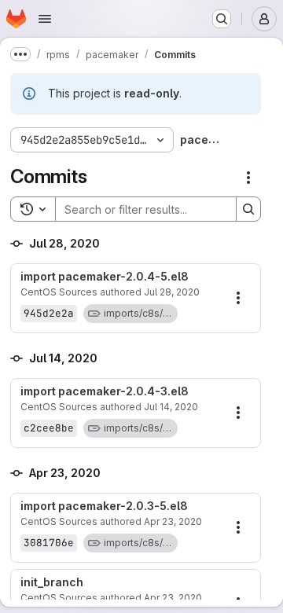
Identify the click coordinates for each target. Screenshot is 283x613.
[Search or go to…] (221, 18)
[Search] (248, 209)
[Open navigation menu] (44, 18)
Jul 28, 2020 (172, 292)
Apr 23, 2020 (173, 521)
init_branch (51, 582)
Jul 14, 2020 (171, 407)
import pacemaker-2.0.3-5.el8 (104, 506)
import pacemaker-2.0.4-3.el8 (104, 391)
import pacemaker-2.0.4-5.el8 (104, 276)
